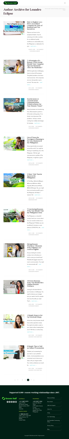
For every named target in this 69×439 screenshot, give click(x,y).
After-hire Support (51, 405)
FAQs (48, 413)
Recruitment (50, 401)
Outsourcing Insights (35, 51)
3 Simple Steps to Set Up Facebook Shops (35, 316)
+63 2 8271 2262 (37, 401)
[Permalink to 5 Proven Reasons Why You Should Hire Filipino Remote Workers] (14, 287)
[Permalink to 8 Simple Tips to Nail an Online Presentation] (14, 352)
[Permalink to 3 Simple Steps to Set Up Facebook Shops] (14, 321)
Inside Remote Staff (33, 199)
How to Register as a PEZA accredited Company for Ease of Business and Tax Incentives (34, 25)
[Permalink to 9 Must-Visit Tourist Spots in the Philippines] (14, 180)
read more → (33, 46)
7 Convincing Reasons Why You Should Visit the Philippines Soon (35, 211)
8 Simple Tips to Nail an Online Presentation (35, 347)
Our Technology (51, 416)
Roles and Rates (51, 397)
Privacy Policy (50, 425)
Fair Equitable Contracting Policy (53, 421)
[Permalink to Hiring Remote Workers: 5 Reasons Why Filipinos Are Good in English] (14, 250)
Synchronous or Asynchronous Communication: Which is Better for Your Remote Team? (34, 102)
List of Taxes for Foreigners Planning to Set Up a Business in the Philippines (35, 140)
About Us (49, 409)
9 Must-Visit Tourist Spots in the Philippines (34, 176)
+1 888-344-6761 (23, 414)
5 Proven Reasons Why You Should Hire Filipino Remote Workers (35, 283)
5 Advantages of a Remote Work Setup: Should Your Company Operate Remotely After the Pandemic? (35, 64)
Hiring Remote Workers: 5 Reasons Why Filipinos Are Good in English (34, 246)
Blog (48, 429)
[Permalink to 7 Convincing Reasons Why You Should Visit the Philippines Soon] (14, 215)
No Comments (40, 49)
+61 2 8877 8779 (23, 401)
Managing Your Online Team (35, 336)
